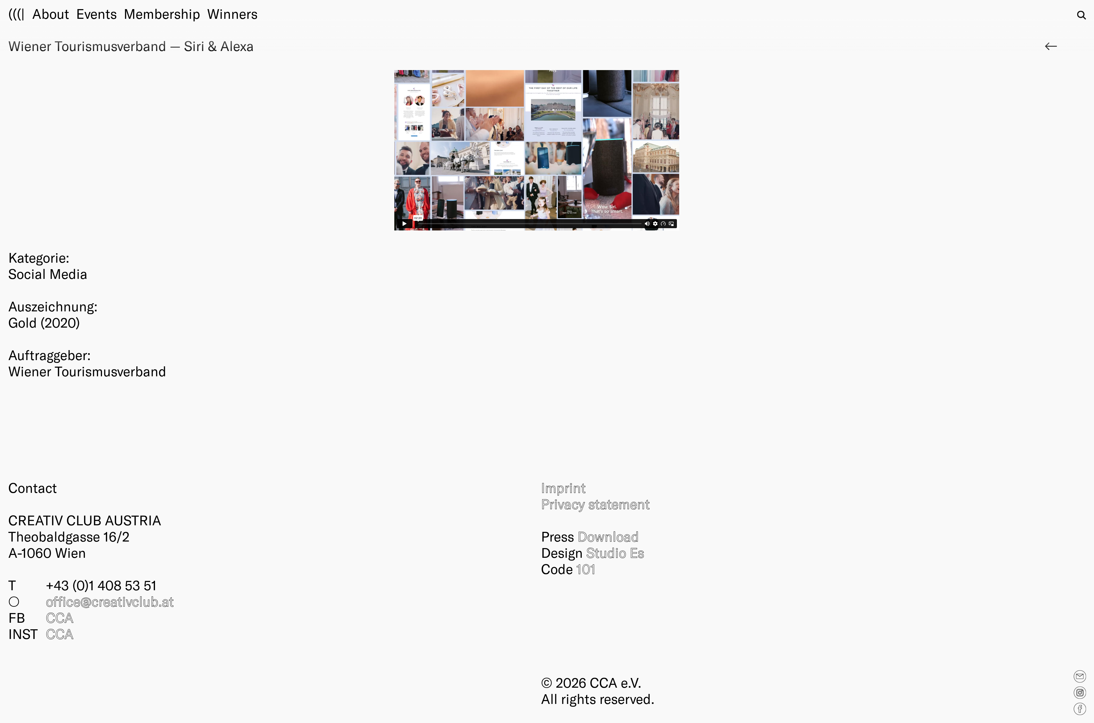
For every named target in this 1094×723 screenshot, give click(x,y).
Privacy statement (595, 503)
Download (608, 536)
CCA (60, 617)
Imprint (563, 487)
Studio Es (615, 552)
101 (586, 568)
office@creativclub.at (110, 601)
